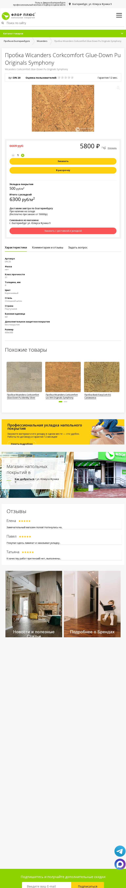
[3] (65, 77)
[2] (62, 77)
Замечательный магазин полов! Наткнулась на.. (35, 527)
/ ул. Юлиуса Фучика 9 (37, 480)
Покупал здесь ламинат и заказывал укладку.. (33, 542)
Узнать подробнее (22, 443)
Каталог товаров (13, 33)
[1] (59, 77)
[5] (72, 77)
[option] (24, 379)
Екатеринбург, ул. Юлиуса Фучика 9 (92, 4)
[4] (69, 77)
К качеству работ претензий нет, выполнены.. (34, 558)
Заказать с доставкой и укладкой (63, 230)
